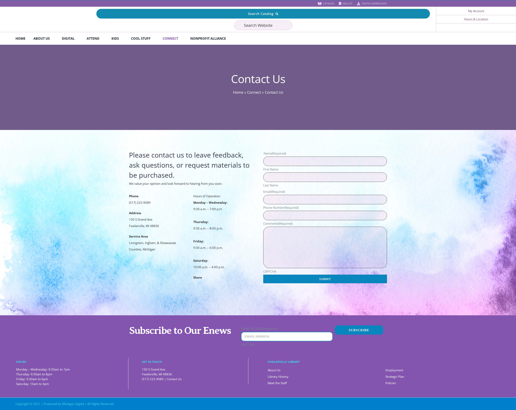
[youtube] (136, 3)
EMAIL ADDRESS (259, 329)
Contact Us (174, 379)
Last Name (270, 185)
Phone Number (281, 208)
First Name (270, 169)
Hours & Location (476, 19)
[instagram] (143, 3)
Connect (254, 92)
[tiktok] (149, 3)
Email (274, 192)
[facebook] (130, 3)
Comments (277, 223)
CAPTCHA (269, 271)
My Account (476, 11)
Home (238, 92)
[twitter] (456, 403)
